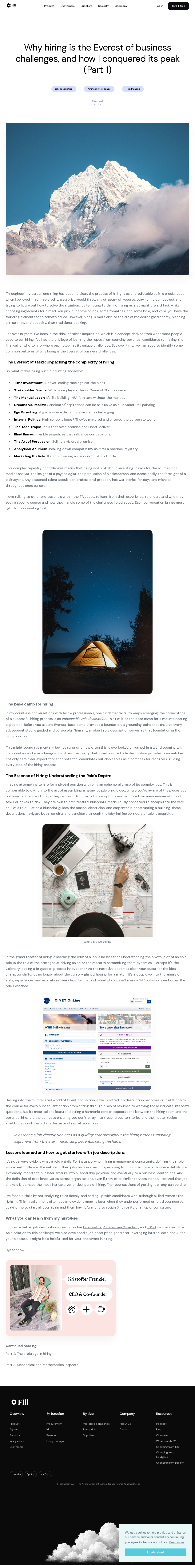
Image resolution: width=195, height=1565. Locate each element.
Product (49, 6)
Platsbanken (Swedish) (120, 1227)
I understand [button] (155, 1552)
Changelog (162, 1435)
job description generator (109, 1233)
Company (121, 6)
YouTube (45, 1474)
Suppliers (86, 6)
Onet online (92, 1227)
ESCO (151, 1227)
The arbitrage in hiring (34, 1353)
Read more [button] (176, 1542)
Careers (124, 1429)
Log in (159, 6)
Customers (68, 6)
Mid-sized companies (96, 1423)
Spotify (31, 1474)
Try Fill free (178, 6)
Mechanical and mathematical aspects (47, 1365)
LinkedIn (16, 1474)
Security (103, 6)
